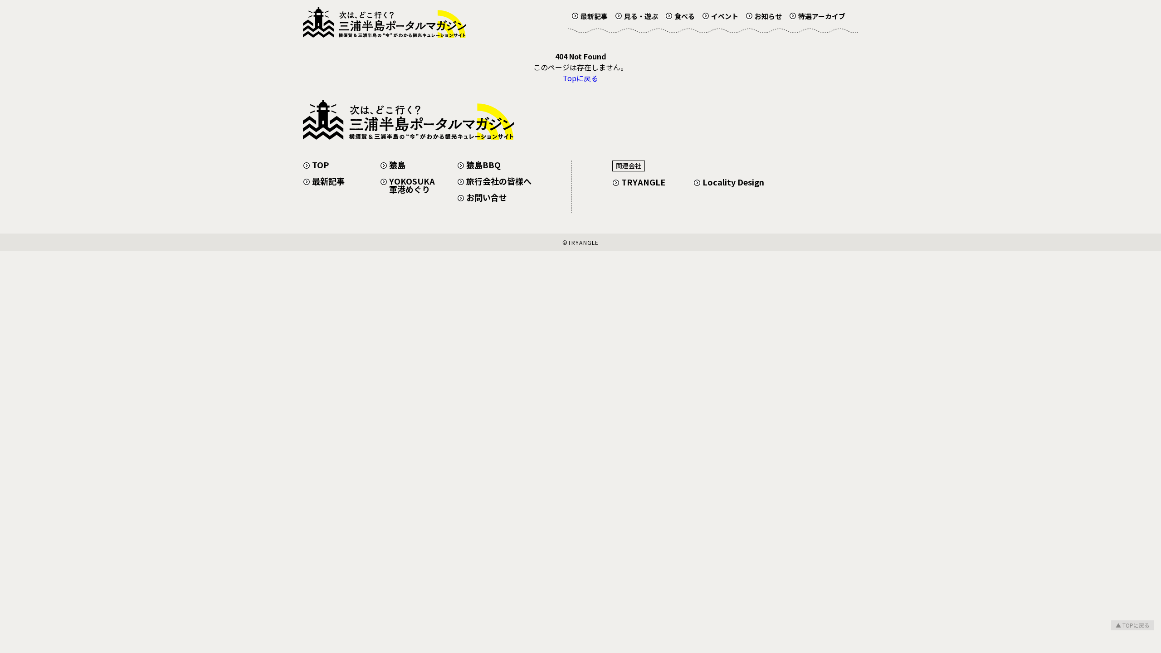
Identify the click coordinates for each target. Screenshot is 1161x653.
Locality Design (733, 182)
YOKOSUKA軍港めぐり (412, 185)
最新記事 (594, 16)
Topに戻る (580, 78)
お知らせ (768, 16)
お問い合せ (486, 197)
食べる (684, 16)
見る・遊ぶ (641, 16)
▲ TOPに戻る (1133, 625)
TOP (320, 165)
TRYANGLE (643, 182)
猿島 (397, 165)
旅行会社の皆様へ (499, 181)
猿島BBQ (483, 165)
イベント (724, 16)
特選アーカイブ (821, 16)
